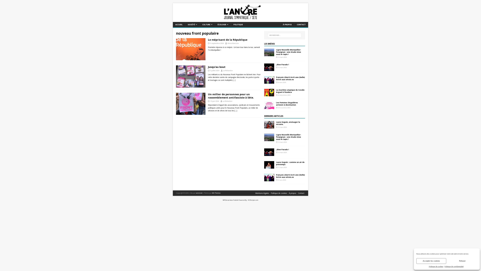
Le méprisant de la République (227, 39)
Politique (238, 24)
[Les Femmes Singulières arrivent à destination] (269, 107)
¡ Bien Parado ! (282, 64)
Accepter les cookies (431, 261)
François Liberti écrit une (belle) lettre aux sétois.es (290, 78)
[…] (234, 80)
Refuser (462, 261)
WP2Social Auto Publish (230, 200)
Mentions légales (262, 193)
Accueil (179, 24)
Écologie (222, 24)
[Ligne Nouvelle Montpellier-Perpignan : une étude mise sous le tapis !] (269, 54)
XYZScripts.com (253, 200)
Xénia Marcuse (233, 43)
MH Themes (216, 193)
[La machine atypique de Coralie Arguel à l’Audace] (269, 95)
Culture (206, 24)
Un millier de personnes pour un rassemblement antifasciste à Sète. (231, 96)
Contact (301, 24)
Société (191, 24)
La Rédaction (228, 70)
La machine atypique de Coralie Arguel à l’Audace (290, 91)
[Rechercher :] (284, 35)
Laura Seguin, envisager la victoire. (288, 123)
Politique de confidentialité (454, 266)
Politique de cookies (436, 266)
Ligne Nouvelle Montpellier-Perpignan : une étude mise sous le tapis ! (288, 52)
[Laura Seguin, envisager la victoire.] (269, 127)
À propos (287, 24)
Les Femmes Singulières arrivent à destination (287, 103)
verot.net (199, 193)
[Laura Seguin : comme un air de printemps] (269, 167)
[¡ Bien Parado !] (269, 69)
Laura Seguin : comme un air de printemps (290, 163)
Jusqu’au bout (216, 67)
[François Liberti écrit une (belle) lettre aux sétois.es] (269, 82)
